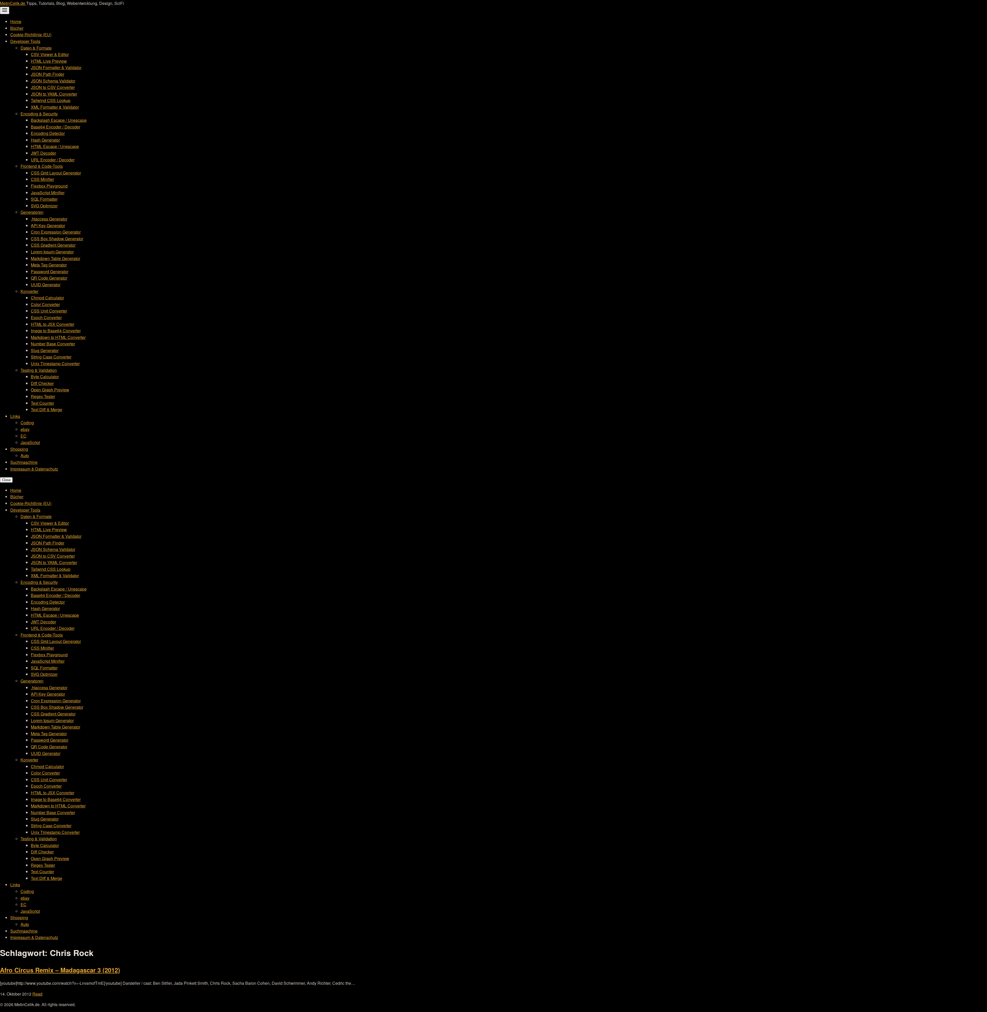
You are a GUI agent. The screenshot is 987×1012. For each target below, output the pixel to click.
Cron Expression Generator (56, 232)
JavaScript (30, 442)
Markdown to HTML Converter (58, 337)
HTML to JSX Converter (52, 324)
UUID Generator (45, 285)
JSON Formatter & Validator (56, 67)
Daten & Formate (36, 48)
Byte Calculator (45, 377)
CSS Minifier (42, 179)
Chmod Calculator (47, 298)
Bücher (16, 28)
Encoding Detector (48, 133)
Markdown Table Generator (55, 258)
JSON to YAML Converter (54, 94)
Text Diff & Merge (46, 409)
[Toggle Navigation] (4, 10)
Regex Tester (43, 396)
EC (23, 436)
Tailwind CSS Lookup (50, 100)
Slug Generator (45, 350)
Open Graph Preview (50, 390)
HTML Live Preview (49, 61)
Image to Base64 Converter (56, 331)
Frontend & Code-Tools (42, 166)
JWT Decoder (43, 153)
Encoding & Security (39, 114)
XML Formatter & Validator (55, 107)
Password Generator (49, 271)
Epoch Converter (46, 317)
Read (37, 994)
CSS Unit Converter (49, 311)
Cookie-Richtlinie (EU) (30, 35)
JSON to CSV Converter (53, 87)
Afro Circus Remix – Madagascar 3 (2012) (60, 969)
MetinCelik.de (13, 3)
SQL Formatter (44, 199)
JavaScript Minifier (48, 193)
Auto (25, 455)
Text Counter (42, 403)
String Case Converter (51, 357)
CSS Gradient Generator (53, 245)
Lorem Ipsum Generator (52, 252)
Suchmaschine (24, 462)
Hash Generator (45, 140)
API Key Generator (48, 225)
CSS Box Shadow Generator (57, 239)
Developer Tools (25, 41)
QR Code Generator (49, 278)
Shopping (19, 449)
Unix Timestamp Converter (55, 363)
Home (15, 21)
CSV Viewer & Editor (50, 54)
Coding (27, 423)
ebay (25, 429)
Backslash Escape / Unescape (59, 120)
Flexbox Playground (49, 186)
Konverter (29, 291)
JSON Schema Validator (53, 81)
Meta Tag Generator (49, 265)
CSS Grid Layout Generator (56, 173)
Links (15, 416)
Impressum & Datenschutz (34, 469)
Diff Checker (42, 383)
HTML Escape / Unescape (55, 146)
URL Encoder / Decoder (53, 160)
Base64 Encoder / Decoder (55, 127)
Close (6, 480)
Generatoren (32, 212)
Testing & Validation (39, 370)
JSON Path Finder (47, 74)
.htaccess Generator (49, 219)
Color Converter (45, 304)
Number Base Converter (53, 344)
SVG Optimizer (44, 206)
